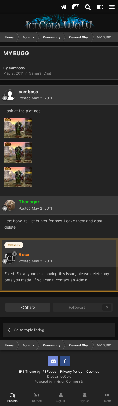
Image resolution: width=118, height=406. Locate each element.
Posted (35, 98)
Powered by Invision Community (59, 381)
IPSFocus (48, 371)
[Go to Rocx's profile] (9, 258)
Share (29, 307)
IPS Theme (27, 371)
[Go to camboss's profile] (9, 94)
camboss (17, 68)
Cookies (92, 371)
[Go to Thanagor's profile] (9, 205)
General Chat (40, 73)
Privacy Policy (71, 371)
